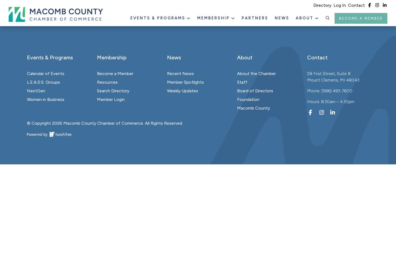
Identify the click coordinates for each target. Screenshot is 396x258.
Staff (242, 82)
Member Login (111, 99)
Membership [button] (214, 18)
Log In (340, 5)
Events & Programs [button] (158, 18)
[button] (327, 18)
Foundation (248, 99)
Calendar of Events (45, 73)
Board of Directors (255, 90)
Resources (107, 82)
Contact (356, 5)
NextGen (36, 90)
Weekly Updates (182, 90)
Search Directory (113, 90)
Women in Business (45, 99)
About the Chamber (256, 73)
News (282, 18)
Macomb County (253, 108)
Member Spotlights (185, 82)
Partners (255, 18)
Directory (322, 5)
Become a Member (361, 18)
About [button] (305, 18)
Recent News (180, 73)
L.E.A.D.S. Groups (43, 82)
